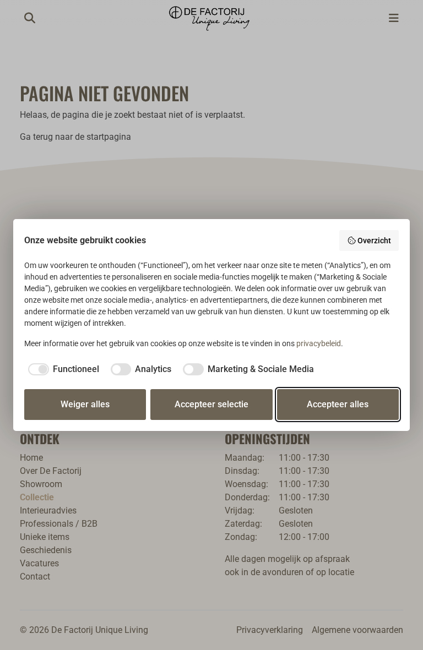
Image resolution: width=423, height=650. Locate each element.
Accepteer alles (337, 404)
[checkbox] (61, 369)
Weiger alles (85, 404)
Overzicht (374, 240)
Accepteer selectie (211, 404)
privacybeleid (318, 343)
